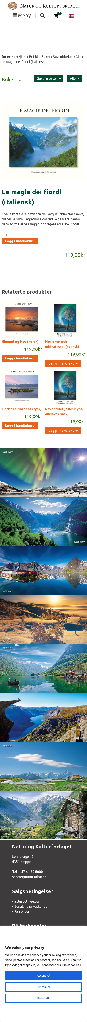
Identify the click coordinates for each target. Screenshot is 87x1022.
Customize (44, 987)
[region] (43, 974)
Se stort (38, 481)
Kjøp (36, 489)
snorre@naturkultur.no (29, 877)
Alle (78, 57)
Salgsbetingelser (26, 901)
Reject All (43, 998)
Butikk (34, 57)
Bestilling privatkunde (30, 906)
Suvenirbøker (63, 57)
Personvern (22, 911)
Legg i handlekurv (19, 241)
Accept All (43, 975)
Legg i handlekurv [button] (19, 358)
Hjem (22, 57)
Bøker (45, 57)
